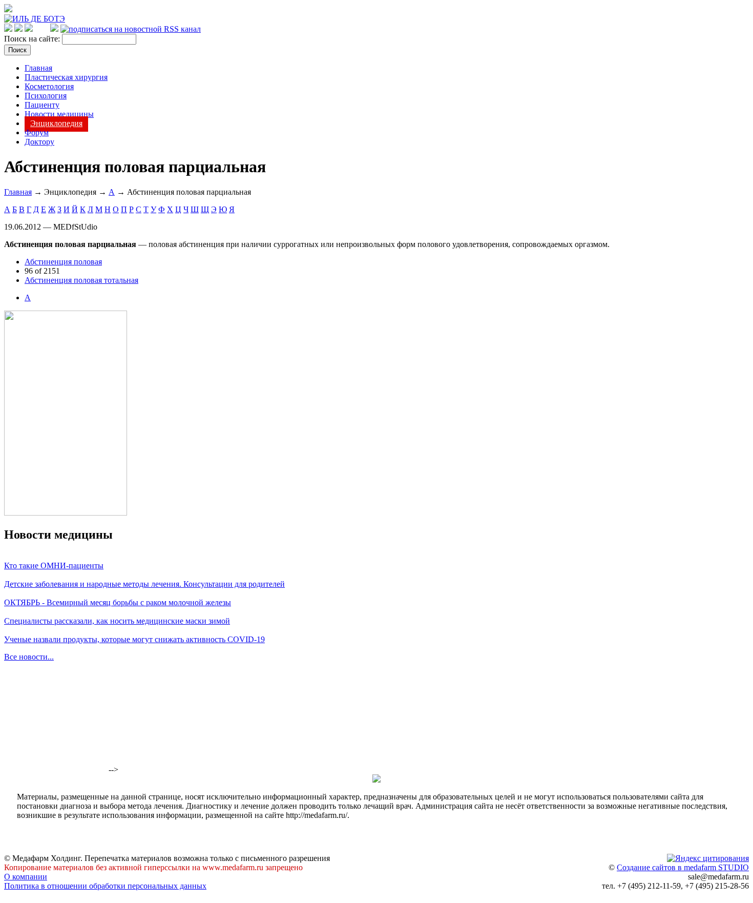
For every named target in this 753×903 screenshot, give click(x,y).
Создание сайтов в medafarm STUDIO (683, 867)
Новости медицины (59, 114)
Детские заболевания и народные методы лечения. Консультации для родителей (144, 584)
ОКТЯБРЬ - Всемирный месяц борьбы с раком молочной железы (117, 602)
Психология (46, 95)
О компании (25, 876)
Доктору (39, 141)
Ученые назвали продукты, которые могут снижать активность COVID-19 (134, 639)
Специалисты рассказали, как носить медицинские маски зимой (117, 621)
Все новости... (29, 656)
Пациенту (42, 104)
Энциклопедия (56, 123)
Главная (38, 68)
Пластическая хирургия (66, 77)
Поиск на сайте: (33, 38)
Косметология (49, 86)
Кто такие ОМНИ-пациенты (53, 565)
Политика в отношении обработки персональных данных (105, 885)
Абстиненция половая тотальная (81, 280)
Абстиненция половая (63, 261)
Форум (37, 132)
